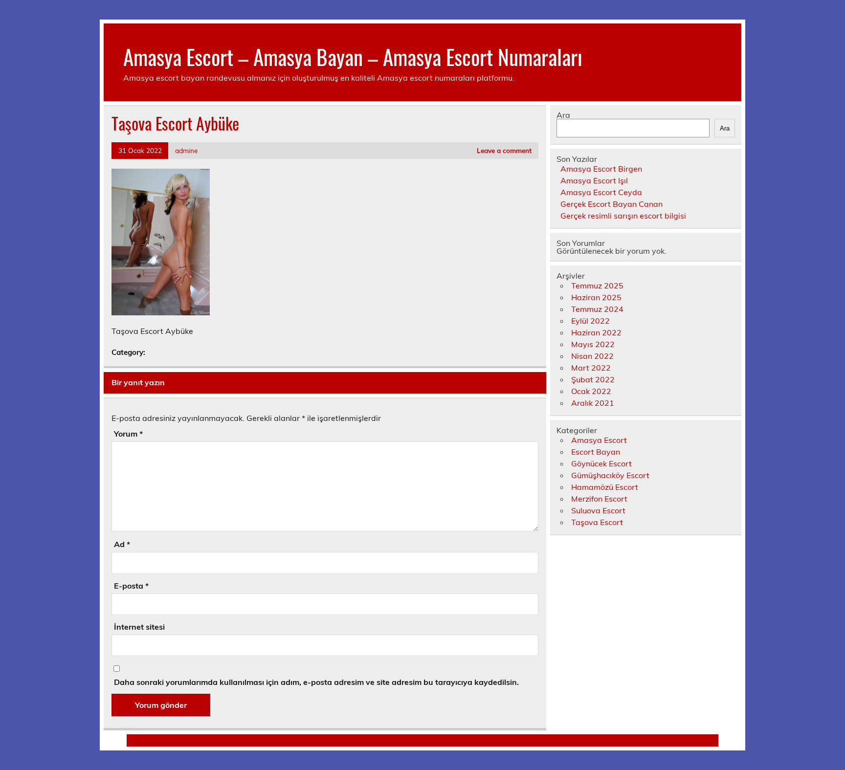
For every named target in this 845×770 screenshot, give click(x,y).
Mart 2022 (591, 368)
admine (186, 150)
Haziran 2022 (596, 332)
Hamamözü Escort (604, 487)
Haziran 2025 (596, 297)
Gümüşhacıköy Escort (610, 475)
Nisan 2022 (592, 356)
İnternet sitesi (139, 627)
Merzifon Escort (599, 499)
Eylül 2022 (590, 321)
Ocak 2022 (591, 391)
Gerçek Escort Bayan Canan (611, 204)
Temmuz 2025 (597, 285)
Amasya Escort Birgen (601, 169)
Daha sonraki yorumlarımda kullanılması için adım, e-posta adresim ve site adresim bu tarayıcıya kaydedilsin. (316, 682)
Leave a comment (504, 150)
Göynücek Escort (601, 463)
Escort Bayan (595, 452)
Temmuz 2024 (597, 309)
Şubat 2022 (593, 379)
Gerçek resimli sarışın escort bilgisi (623, 215)
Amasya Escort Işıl (594, 180)
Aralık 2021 (592, 403)
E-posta (131, 586)
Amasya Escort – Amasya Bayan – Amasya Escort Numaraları (352, 56)
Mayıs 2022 (593, 344)
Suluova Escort (598, 510)
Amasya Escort (599, 440)
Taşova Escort (597, 522)
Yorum (128, 434)
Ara (563, 115)
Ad (122, 544)
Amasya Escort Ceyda (601, 192)
